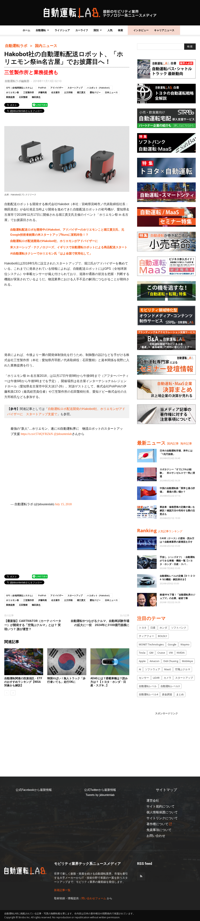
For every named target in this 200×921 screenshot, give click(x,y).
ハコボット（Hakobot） (99, 87)
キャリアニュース (164, 30)
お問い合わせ (155, 835)
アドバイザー (56, 87)
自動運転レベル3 (170, 686)
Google (172, 644)
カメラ (167, 677)
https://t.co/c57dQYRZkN (37, 434)
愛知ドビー (95, 92)
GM (151, 652)
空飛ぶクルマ (182, 669)
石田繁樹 (23, 97)
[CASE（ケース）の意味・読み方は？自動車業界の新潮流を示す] (147, 543)
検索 (120, 30)
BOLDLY (162, 636)
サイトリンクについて (162, 818)
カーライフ (81, 30)
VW (171, 652)
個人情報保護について (162, 812)
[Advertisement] (66, 319)
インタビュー (141, 30)
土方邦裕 (68, 92)
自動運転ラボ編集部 (17, 81)
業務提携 (10, 97)
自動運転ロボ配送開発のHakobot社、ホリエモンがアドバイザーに (54, 241)
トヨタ (142, 627)
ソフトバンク (178, 627)
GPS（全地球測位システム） (20, 87)
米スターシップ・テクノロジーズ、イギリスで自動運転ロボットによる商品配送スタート (68, 247)
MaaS (167, 669)
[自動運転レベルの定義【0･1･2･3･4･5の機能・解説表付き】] (147, 581)
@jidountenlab (63, 434)
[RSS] (141, 876)
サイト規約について (160, 806)
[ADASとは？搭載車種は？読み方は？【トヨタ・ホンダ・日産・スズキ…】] (109, 661)
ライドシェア (62, 30)
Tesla (142, 652)
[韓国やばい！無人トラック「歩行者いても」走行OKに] (66, 661)
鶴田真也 (36, 97)
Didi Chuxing (170, 661)
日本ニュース (111, 92)
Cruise (161, 652)
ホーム (26, 30)
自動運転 (41, 30)
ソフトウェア (152, 669)
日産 (152, 627)
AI (140, 669)
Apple (142, 661)
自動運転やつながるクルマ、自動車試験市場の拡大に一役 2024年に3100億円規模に (100, 623)
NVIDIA (181, 652)
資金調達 (167, 694)
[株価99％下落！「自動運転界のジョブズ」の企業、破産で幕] (147, 599)
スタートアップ (75, 87)
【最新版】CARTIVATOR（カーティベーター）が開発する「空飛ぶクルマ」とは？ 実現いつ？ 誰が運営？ (32, 625)
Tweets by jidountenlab (100, 795)
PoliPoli (42, 87)
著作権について (157, 824)
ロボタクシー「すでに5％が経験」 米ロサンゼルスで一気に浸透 (177, 473)
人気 (109, 30)
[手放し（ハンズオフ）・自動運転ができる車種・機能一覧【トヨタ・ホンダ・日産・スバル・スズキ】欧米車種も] (147, 562)
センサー (144, 677)
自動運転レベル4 (148, 694)
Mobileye (187, 661)
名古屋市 (55, 92)
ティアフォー (146, 636)
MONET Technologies (151, 644)
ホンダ (163, 627)
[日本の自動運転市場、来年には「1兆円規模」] (147, 455)
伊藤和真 (42, 92)
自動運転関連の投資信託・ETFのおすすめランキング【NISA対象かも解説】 (23, 682)
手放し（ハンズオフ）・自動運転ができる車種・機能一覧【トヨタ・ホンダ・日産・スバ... (177, 561)
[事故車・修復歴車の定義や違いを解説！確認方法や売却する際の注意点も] (147, 512)
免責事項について (158, 830)
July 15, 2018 (63, 504)
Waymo (184, 644)
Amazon (154, 661)
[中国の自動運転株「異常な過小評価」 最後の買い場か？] (147, 493)
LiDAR (156, 677)
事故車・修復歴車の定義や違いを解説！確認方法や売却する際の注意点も (177, 510)
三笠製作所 (28, 92)
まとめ (180, 694)
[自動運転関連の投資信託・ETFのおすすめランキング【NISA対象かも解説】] (23, 661)
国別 (96, 30)
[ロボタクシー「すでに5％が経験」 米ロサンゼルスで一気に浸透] (147, 474)
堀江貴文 (81, 92)
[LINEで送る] (40, 104)
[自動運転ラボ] (100, 13)
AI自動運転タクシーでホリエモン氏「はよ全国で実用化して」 (51, 253)
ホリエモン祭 (12, 92)
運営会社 (152, 800)
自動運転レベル (148, 686)
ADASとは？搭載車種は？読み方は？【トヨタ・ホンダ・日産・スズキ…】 (109, 682)
